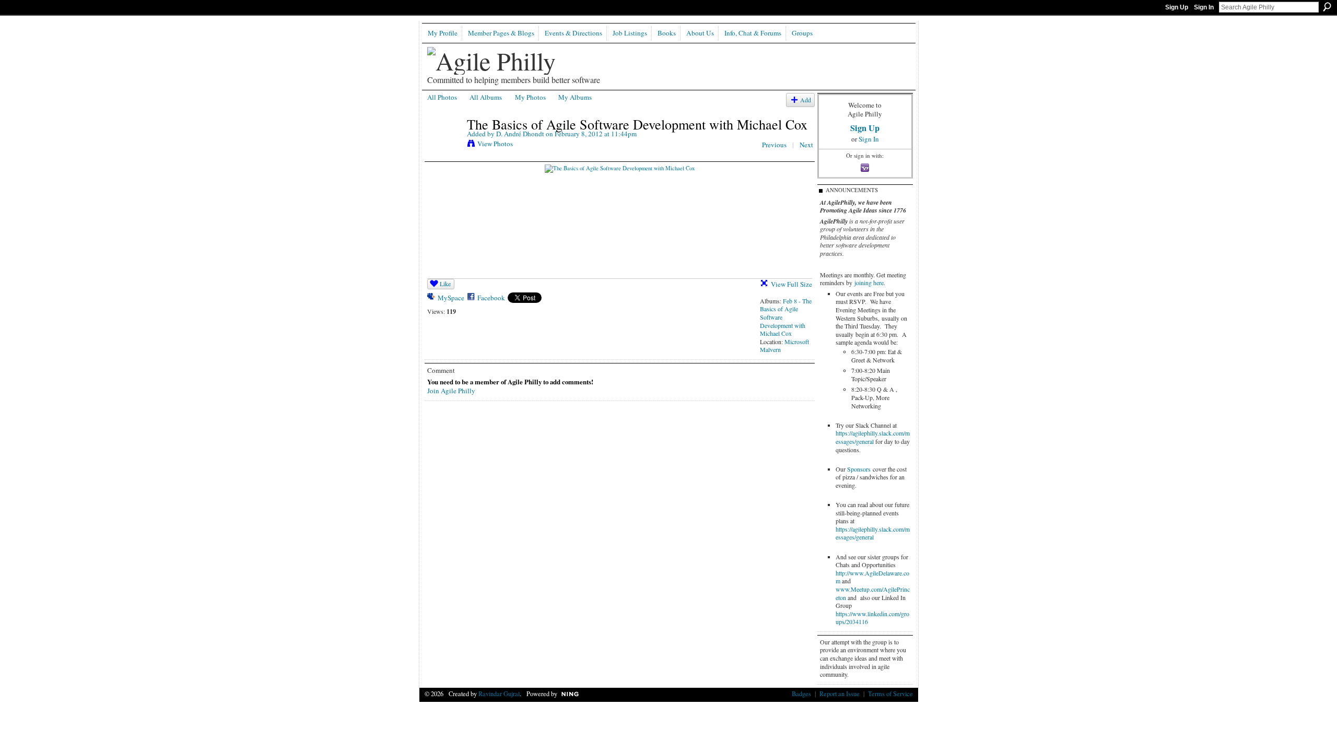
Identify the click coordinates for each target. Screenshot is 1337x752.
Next (806, 144)
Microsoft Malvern (784, 345)
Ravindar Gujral (499, 693)
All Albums (486, 97)
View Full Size (791, 284)
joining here (869, 282)
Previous (774, 144)
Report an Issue (839, 693)
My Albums (575, 97)
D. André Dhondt (520, 133)
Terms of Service (890, 693)
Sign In (1204, 7)
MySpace (451, 297)
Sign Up (1176, 7)
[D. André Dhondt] (444, 145)
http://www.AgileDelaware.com (872, 577)
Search (1327, 6)
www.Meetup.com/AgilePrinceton (873, 593)
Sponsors (859, 469)
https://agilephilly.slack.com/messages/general (873, 437)
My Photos (530, 97)
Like (445, 283)
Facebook (491, 297)
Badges (801, 693)
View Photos (495, 143)
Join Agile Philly (451, 390)
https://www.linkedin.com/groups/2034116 (872, 617)
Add (805, 100)
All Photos (442, 97)
